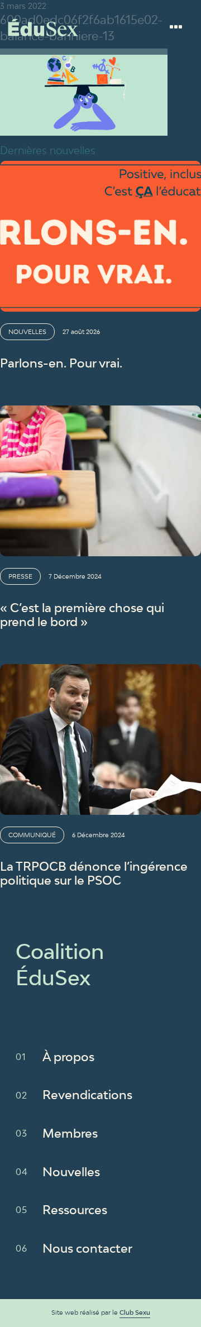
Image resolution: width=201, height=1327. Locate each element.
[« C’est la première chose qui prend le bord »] (100, 480)
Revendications (87, 1094)
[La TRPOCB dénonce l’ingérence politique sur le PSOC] (100, 739)
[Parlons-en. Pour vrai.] (100, 236)
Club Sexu (134, 1312)
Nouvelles (71, 1171)
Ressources (74, 1209)
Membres (70, 1133)
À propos (68, 1056)
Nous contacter (87, 1248)
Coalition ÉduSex (43, 27)
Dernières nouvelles (47, 150)
